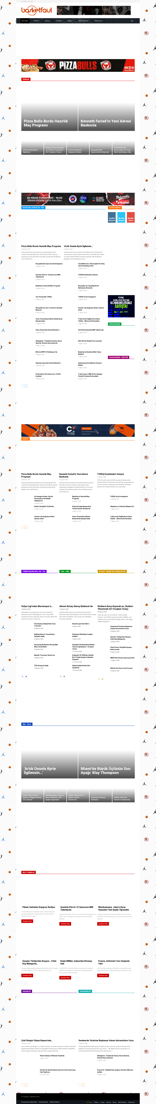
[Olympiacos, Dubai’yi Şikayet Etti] (102, 509)
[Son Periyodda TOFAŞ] (27, 300)
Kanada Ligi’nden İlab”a (80, 624)
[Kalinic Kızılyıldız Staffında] (27, 509)
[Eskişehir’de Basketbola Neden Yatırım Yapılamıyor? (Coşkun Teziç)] (65, 648)
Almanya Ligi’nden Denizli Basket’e (48, 363)
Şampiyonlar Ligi (91, 439)
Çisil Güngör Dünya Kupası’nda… (37, 1040)
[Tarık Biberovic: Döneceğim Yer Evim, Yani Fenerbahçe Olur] (123, 143)
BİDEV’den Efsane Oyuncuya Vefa (122, 658)
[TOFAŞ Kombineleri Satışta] (70, 278)
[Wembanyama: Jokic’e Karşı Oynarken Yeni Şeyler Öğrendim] (55, 790)
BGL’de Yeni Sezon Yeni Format (121, 668)
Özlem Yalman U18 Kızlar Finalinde (52, 1056)
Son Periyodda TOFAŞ (44, 297)
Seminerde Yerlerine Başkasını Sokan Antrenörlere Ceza (106, 1040)
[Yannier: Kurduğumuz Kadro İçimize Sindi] (70, 311)
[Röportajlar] (35, 820)
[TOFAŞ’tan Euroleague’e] (70, 300)
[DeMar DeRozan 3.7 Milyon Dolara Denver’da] (78, 790)
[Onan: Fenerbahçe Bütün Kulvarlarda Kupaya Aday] (27, 322)
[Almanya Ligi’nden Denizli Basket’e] (27, 366)
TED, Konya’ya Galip (41, 665)
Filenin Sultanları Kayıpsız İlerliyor (38, 907)
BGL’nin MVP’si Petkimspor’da (46, 352)
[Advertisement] (78, 41)
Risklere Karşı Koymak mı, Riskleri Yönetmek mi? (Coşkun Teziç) (115, 607)
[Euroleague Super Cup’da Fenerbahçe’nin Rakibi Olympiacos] (27, 499)
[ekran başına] (121, 339)
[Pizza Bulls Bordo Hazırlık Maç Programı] (49, 107)
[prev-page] (22, 386)
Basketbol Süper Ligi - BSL (33, 208)
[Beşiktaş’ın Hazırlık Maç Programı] (27, 289)
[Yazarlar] (92, 820)
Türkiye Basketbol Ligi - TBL (34, 571)
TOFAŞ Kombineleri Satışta (88, 275)
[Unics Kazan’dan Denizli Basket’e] (27, 333)
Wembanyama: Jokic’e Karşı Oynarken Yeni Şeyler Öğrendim (113, 908)
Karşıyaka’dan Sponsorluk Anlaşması (49, 264)
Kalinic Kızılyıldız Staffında (44, 506)
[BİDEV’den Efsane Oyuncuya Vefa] (103, 661)
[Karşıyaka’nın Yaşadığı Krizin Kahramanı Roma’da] (70, 289)
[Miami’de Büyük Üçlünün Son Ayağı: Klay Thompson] (106, 754)
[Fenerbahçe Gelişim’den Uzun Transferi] (26, 627)
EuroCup (79, 439)
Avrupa (26, 439)
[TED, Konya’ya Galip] (26, 669)
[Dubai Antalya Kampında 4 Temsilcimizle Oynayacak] (65, 509)
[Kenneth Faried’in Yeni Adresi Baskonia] (106, 107)
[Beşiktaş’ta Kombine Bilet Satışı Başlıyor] (70, 355)
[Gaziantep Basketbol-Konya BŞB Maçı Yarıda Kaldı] (26, 648)
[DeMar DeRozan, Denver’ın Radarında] (123, 790)
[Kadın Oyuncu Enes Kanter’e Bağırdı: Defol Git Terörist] (32, 790)
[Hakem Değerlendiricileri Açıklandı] (65, 669)
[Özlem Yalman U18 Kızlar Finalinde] (29, 1061)
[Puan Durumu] (121, 373)
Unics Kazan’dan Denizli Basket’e (47, 330)
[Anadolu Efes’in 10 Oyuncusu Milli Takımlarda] (27, 278)
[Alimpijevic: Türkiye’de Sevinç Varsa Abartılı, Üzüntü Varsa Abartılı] (27, 344)
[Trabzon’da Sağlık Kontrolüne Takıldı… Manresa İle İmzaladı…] (70, 322)
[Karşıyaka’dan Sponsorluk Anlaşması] (101, 143)
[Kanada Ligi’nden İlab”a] (65, 627)
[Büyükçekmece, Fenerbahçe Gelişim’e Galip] (26, 637)
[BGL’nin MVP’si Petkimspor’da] (27, 355)
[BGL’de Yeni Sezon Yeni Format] (103, 671)
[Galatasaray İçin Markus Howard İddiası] (70, 366)
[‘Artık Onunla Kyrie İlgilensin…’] (32, 143)
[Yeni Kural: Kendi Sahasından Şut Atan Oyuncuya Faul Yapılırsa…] (29, 1075)
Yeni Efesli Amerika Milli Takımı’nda (91, 330)
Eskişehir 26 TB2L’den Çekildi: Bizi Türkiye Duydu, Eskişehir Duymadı (83, 657)
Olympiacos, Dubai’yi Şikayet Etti (122, 506)
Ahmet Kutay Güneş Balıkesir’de (76, 606)
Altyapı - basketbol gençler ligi (112, 571)
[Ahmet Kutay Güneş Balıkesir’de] (77, 590)
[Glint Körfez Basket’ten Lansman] (70, 344)
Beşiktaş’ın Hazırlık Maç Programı (48, 286)
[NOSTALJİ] (64, 820)
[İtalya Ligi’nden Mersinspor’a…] (39, 590)
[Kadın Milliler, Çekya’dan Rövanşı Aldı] (78, 945)
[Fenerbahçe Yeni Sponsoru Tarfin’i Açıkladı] (27, 377)
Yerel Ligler (116, 439)
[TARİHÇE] (121, 820)
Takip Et (112, 213)
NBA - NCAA (27, 724)
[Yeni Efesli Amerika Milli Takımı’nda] (70, 333)
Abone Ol (131, 213)
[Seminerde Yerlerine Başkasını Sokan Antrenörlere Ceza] (103, 629)
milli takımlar (28, 872)
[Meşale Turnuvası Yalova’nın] (26, 658)
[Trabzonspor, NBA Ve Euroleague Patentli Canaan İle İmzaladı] (70, 377)
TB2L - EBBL (65, 571)
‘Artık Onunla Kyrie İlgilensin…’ (78, 246)
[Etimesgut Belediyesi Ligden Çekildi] (65, 637)
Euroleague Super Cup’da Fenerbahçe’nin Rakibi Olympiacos (43, 499)
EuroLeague (68, 439)
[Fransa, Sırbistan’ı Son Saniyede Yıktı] (116, 945)
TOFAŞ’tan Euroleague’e (87, 297)
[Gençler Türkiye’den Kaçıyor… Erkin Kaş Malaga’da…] (103, 640)
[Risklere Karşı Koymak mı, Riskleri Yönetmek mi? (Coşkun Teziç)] (55, 143)
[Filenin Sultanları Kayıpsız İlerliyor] (78, 143)
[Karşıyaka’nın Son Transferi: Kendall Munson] (27, 311)
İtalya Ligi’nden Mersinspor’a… (37, 606)
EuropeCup (105, 439)
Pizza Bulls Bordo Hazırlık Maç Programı (41, 246)
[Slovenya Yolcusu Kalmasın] (101, 790)
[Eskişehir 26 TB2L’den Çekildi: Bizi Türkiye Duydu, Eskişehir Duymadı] (65, 658)
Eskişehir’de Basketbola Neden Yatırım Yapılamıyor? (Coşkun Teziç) (83, 647)
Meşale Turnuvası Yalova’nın (44, 655)
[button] (132, 20)
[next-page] (26, 386)
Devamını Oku (27, 921)
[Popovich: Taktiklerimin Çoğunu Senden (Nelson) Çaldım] (87, 1075)
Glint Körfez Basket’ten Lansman (90, 341)
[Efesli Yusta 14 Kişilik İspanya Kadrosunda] (103, 650)
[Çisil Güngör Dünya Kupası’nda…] (49, 1017)
